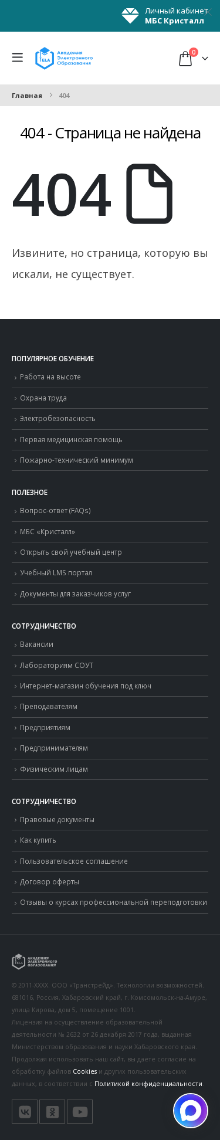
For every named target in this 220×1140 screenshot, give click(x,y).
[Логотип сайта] (64, 57)
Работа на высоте (50, 376)
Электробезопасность (58, 418)
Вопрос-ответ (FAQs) (55, 510)
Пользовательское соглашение (74, 861)
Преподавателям (48, 706)
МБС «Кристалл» (47, 531)
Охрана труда (43, 397)
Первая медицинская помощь (71, 439)
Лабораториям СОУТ (56, 665)
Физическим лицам (54, 768)
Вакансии (36, 644)
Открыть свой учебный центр (71, 552)
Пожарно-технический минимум (76, 459)
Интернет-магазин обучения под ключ (85, 685)
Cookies (85, 1071)
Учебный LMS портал (56, 572)
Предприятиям (45, 727)
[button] (20, 58)
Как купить (38, 839)
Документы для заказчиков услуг (75, 593)
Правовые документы (57, 819)
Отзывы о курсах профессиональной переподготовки (113, 902)
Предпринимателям (54, 747)
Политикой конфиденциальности (148, 1084)
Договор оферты (49, 881)
